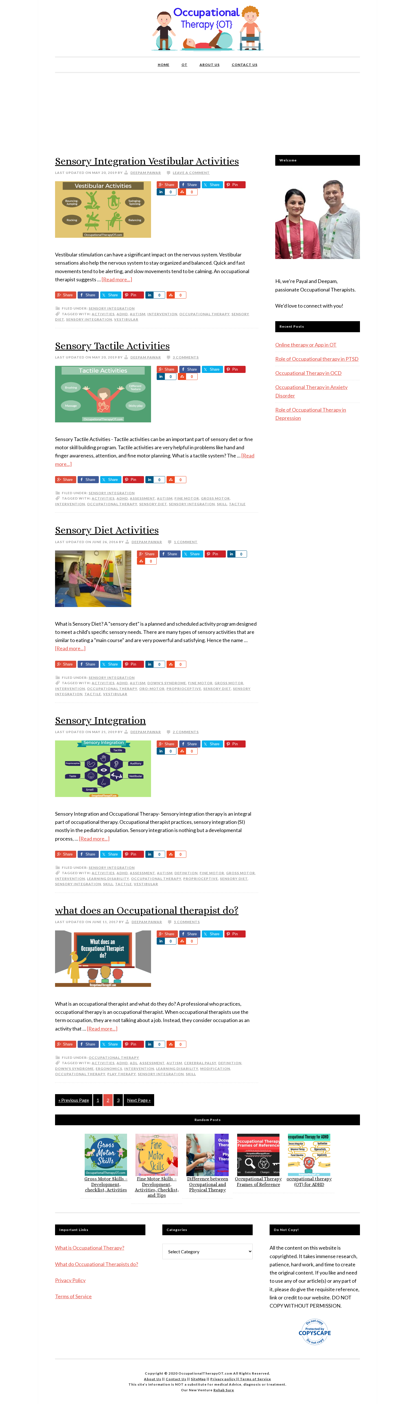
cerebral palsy (200, 1063)
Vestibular (126, 319)
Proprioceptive (184, 688)
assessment (142, 498)
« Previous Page (73, 1100)
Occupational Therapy (114, 1057)
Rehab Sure (223, 1390)
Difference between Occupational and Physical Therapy (207, 1184)
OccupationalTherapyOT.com (207, 28)
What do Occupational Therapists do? (96, 1264)
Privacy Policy (70, 1280)
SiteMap (198, 1379)
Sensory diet (153, 504)
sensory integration (89, 319)
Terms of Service (73, 1296)
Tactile (237, 504)
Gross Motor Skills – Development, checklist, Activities (106, 1184)
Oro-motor (152, 688)
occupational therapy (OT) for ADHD (309, 1181)
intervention (162, 314)
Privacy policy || (225, 1379)
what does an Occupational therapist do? (147, 910)
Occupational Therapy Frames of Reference (258, 1181)
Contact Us (176, 1379)
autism (137, 314)
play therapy (121, 1074)
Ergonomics (109, 1068)
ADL (133, 1063)
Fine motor (186, 498)
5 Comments (187, 922)
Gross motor (215, 498)
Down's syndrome (166, 683)
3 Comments (186, 357)
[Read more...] (117, 279)
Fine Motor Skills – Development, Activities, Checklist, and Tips (157, 1187)
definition (186, 873)
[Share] (161, 191)
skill (222, 504)
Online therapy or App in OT (306, 345)
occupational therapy (204, 314)
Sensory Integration (112, 308)
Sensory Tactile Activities (112, 345)
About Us (152, 1379)
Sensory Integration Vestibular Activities (147, 161)
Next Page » (139, 1100)
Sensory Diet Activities (107, 530)
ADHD (122, 314)
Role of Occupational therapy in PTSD (317, 359)
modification (215, 1068)
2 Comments (186, 732)
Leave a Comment (191, 172)
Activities (103, 314)
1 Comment (186, 542)
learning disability (108, 878)
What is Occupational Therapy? (89, 1248)
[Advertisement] (207, 112)
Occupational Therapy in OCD (308, 373)
